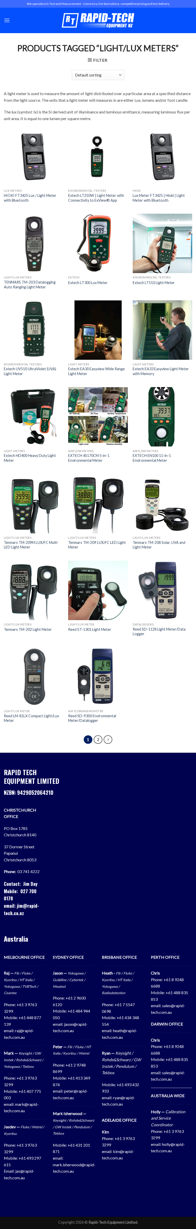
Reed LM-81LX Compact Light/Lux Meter (31, 718)
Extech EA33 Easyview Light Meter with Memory (161, 371)
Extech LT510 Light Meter (154, 282)
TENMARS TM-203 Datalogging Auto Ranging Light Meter (30, 284)
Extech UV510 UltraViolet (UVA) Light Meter (30, 371)
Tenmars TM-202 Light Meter (28, 629)
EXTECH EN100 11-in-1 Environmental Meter (152, 458)
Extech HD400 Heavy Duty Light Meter (30, 458)
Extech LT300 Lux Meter (88, 282)
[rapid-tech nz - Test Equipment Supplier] (98, 20)
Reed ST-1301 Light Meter (89, 629)
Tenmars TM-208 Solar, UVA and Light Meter (159, 544)
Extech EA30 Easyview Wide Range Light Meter (96, 371)
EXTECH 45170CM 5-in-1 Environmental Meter (88, 458)
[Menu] (7, 20)
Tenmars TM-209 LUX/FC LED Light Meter (97, 544)
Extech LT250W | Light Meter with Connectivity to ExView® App (96, 197)
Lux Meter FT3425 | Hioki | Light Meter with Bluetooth (159, 197)
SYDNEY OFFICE (68, 957)
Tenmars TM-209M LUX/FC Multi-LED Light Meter (31, 544)
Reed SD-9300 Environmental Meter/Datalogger (92, 718)
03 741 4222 (28, 871)
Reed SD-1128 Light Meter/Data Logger (159, 631)
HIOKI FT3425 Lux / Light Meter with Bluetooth (30, 197)
